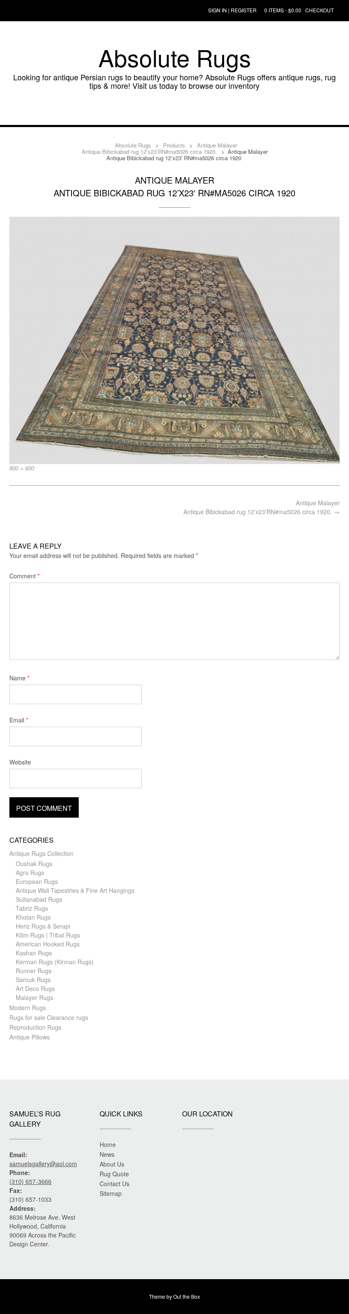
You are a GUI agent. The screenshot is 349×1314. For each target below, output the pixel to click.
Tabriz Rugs (32, 908)
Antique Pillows (29, 1037)
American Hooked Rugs (48, 944)
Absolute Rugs (174, 57)
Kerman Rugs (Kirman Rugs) (55, 961)
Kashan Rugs (34, 953)
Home (108, 1144)
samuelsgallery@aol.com (43, 1163)
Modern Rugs (27, 1007)
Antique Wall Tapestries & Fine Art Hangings (75, 890)
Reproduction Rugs (35, 1027)
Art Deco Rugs (35, 988)
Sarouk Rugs (33, 979)
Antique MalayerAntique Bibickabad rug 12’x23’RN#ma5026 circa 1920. (261, 507)
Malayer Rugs (34, 997)
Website (20, 762)
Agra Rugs (30, 872)
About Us (112, 1164)
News (107, 1154)
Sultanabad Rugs (39, 899)
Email (18, 720)
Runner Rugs (33, 970)
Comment (24, 576)
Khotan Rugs (33, 917)
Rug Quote (114, 1174)
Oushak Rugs (34, 863)
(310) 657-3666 (30, 1181)
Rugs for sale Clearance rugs (48, 1017)
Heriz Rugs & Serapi (43, 926)
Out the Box (186, 1296)
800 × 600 (21, 468)
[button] (174, 112)
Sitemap (111, 1193)
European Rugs (37, 881)
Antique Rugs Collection (41, 853)
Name (19, 678)
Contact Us (114, 1183)
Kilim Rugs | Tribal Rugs (48, 935)
